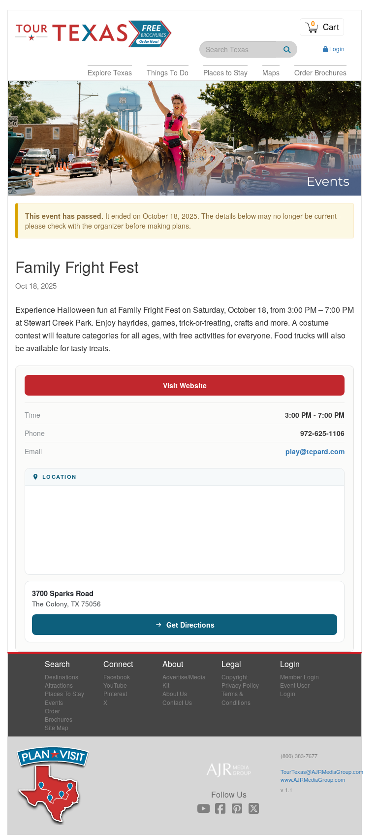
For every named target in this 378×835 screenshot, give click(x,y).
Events (54, 702)
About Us (174, 693)
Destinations (61, 676)
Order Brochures (58, 714)
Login (337, 48)
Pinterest (115, 693)
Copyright (234, 676)
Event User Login (295, 689)
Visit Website (185, 385)
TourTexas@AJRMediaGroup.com (322, 771)
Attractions (59, 685)
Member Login (299, 676)
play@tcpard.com (315, 451)
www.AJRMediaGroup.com (313, 779)
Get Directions (190, 625)
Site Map (56, 727)
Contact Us (177, 702)
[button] (109, 72)
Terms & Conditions (236, 697)
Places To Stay (64, 693)
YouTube (115, 685)
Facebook (116, 676)
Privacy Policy (240, 685)
